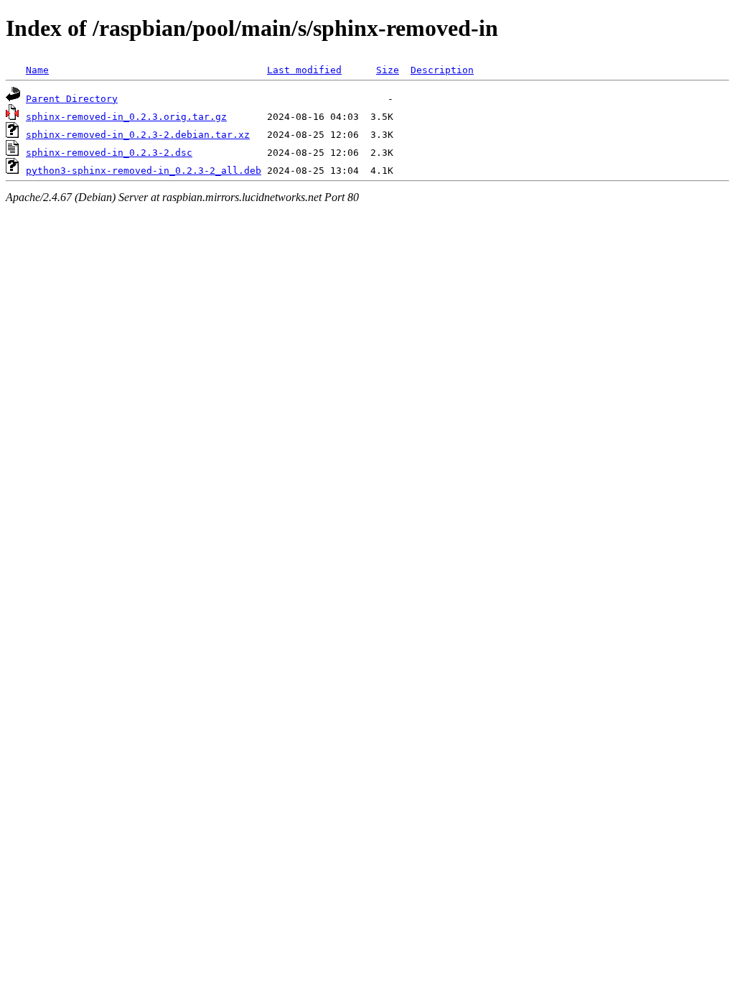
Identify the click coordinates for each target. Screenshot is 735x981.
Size (387, 70)
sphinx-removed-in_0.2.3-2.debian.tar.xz (138, 134)
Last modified (304, 70)
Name (37, 70)
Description (442, 70)
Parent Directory (72, 98)
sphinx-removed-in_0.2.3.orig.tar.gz (126, 116)
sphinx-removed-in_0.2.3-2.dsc (109, 152)
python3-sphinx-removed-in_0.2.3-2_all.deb (143, 170)
